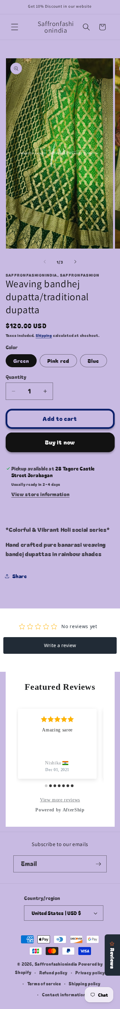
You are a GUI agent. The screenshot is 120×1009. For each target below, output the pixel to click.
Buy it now (60, 442)
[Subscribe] (98, 864)
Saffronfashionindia (56, 964)
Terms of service (44, 983)
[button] (15, 27)
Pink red (58, 360)
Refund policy (53, 972)
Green (21, 360)
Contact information (64, 994)
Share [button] (19, 575)
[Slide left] (44, 262)
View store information (40, 494)
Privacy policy (90, 972)
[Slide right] (75, 262)
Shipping (44, 335)
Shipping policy (85, 983)
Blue (93, 360)
